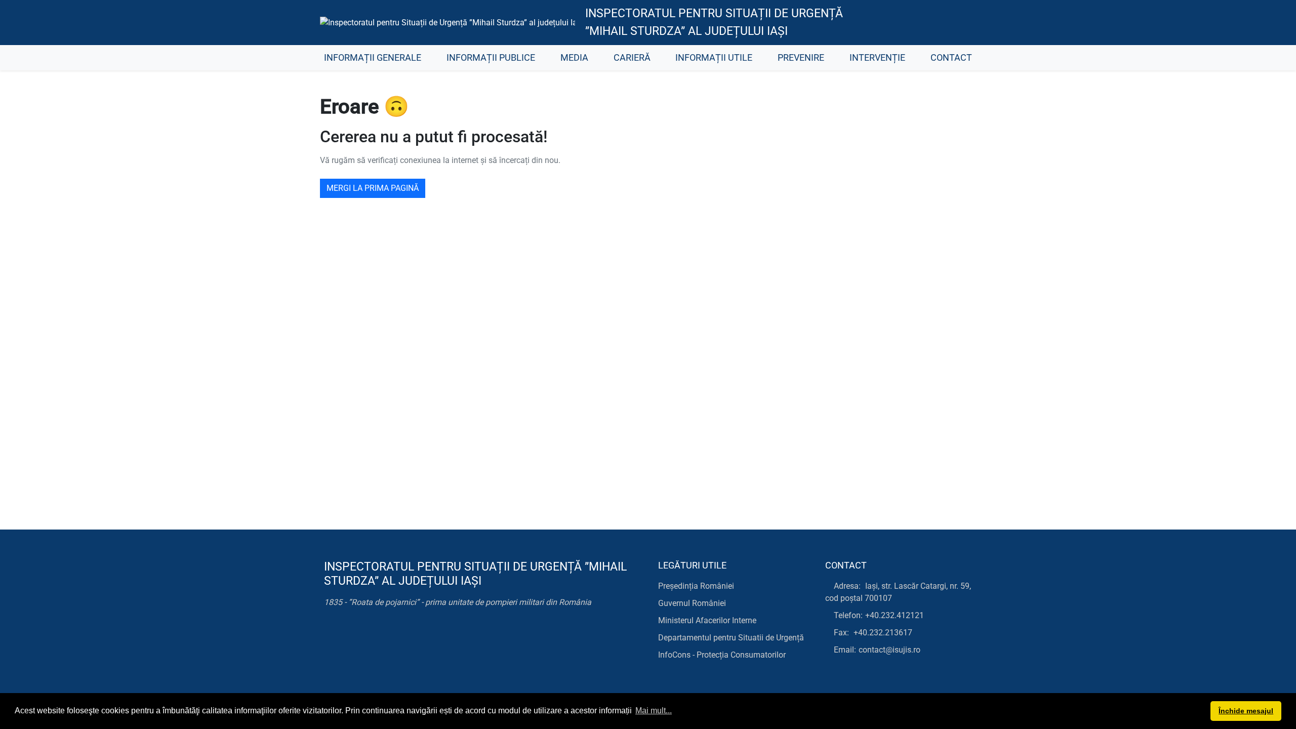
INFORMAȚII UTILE (713, 58)
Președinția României (696, 586)
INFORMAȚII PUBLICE (491, 58)
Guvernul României (692, 603)
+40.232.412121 (894, 615)
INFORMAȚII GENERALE (372, 58)
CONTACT (951, 58)
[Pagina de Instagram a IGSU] (959, 23)
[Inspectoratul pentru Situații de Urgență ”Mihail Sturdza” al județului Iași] (447, 22)
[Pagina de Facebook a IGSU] (891, 23)
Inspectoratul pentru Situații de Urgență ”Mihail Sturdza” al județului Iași (714, 22)
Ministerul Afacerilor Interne (707, 620)
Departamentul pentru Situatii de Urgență (731, 637)
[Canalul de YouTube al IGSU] (936, 23)
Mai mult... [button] (653, 710)
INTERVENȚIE (877, 58)
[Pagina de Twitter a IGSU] (914, 23)
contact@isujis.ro (889, 650)
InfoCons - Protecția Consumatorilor (722, 655)
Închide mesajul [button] (1246, 711)
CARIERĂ (632, 58)
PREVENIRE (801, 58)
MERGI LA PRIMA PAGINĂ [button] (373, 188)
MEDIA (574, 58)
